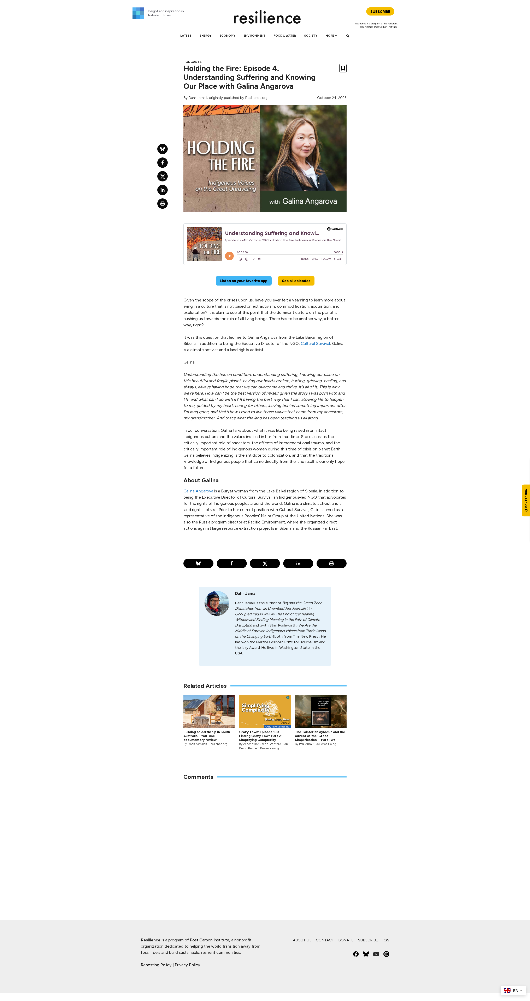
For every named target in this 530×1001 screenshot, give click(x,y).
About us (302, 940)
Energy (205, 35)
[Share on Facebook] (232, 563)
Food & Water (285, 35)
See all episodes (296, 280)
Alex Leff (253, 748)
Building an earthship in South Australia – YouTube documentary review (206, 736)
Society (310, 35)
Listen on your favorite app (243, 280)
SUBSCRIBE (380, 11)
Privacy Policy (187, 964)
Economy (227, 35)
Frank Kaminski (197, 744)
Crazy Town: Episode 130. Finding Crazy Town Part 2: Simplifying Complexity (260, 736)
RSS (385, 940)
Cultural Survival (315, 343)
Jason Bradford (270, 744)
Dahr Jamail (198, 97)
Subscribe (368, 940)
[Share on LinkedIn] (298, 563)
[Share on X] (265, 563)
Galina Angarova (198, 490)
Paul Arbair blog (325, 744)
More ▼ (331, 35)
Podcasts (192, 62)
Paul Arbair (306, 744)
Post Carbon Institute (385, 26)
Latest (186, 35)
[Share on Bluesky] (198, 563)
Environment (254, 35)
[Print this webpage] (332, 563)
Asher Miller (251, 744)
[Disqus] (265, 838)
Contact (325, 940)
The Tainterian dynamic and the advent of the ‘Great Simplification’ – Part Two (320, 736)
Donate (346, 940)
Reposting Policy (156, 964)
